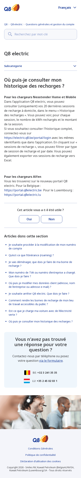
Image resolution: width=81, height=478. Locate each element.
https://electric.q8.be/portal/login (27, 138)
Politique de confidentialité (40, 455)
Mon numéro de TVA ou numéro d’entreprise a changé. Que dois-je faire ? (42, 274)
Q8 (5, 24)
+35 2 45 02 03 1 (47, 381)
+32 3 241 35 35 (47, 372)
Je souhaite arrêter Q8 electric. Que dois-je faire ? (39, 293)
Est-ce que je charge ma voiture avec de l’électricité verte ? (40, 312)
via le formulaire (51, 361)
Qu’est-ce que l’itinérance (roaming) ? (31, 255)
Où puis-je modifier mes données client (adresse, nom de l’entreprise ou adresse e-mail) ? (42, 285)
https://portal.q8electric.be (23, 190)
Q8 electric (16, 24)
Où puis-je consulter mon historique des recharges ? (41, 321)
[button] (67, 7)
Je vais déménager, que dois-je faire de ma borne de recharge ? (40, 263)
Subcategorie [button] (13, 66)
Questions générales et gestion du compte (50, 24)
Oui (29, 219)
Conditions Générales (40, 448)
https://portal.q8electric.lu (22, 195)
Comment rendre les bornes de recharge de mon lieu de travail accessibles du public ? (41, 302)
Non (52, 219)
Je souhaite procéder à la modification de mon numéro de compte (42, 246)
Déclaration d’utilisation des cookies (40, 461)
